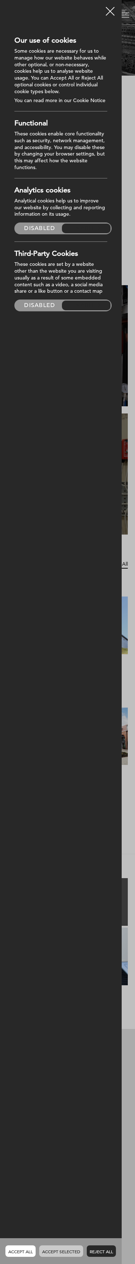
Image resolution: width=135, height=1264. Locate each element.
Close (110, 8)
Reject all (101, 1251)
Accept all (20, 1251)
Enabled (86, 228)
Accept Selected (61, 1251)
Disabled (39, 228)
